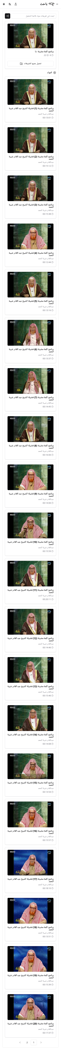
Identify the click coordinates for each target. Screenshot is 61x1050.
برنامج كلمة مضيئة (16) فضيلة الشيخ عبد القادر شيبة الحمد (30, 832)
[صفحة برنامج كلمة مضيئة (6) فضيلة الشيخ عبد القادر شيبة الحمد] (30, 333)
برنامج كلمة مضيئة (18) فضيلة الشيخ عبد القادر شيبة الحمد (30, 928)
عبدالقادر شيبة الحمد (46, 114)
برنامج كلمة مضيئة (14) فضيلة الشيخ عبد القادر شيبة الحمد (30, 735)
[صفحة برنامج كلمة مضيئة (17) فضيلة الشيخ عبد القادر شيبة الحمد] (30, 863)
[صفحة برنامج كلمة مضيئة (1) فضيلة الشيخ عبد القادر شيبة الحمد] (30, 92)
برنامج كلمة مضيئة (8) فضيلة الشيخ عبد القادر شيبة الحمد (31, 447)
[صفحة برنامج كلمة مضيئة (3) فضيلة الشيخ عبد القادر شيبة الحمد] (30, 188)
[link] (41, 1042)
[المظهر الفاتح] (4, 4)
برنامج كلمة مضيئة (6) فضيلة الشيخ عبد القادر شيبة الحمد (31, 350)
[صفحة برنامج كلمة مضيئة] (36, 51)
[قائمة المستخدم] (15, 4)
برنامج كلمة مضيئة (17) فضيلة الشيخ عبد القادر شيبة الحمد (30, 880)
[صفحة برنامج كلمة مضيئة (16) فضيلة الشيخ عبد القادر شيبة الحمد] (30, 814)
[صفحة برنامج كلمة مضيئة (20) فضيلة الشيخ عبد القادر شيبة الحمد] (30, 1007)
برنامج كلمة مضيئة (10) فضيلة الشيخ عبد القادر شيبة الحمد (30, 543)
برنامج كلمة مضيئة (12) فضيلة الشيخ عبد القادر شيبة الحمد (30, 639)
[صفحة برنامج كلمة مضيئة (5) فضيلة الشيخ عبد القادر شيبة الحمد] (30, 285)
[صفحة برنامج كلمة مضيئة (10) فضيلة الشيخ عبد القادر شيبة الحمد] (30, 525)
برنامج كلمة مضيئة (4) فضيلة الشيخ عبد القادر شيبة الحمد (31, 254)
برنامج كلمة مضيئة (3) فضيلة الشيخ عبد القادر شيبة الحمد (31, 206)
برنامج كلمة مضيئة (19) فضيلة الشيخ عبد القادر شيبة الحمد (30, 976)
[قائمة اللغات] (9, 4)
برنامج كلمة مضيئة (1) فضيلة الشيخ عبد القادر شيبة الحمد (31, 109)
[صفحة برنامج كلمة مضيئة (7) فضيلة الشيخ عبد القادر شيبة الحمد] (30, 381)
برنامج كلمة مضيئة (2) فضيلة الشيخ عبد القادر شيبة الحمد (31, 158)
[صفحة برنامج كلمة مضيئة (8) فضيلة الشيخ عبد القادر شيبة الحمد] (30, 429)
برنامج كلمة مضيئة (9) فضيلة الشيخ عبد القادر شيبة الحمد (31, 495)
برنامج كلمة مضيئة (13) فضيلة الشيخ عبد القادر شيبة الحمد (30, 687)
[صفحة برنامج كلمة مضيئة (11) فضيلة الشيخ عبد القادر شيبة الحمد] (30, 574)
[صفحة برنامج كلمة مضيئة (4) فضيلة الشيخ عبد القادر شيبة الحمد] (30, 236)
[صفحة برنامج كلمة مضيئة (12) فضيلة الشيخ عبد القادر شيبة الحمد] (30, 622)
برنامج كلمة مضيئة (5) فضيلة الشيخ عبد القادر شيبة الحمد (31, 302)
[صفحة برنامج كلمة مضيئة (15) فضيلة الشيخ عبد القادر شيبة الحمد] (30, 766)
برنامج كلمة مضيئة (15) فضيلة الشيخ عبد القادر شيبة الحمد (30, 784)
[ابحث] (7, 16)
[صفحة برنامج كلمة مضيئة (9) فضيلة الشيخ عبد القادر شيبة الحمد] (30, 477)
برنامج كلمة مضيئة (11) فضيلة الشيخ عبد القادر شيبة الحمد (30, 591)
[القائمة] (57, 4)
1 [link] (33, 1042)
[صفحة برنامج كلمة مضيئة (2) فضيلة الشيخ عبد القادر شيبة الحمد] (30, 140)
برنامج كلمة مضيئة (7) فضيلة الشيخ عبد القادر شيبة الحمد (31, 398)
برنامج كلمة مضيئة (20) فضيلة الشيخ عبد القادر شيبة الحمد (30, 1024)
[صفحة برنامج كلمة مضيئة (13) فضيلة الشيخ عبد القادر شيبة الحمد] (30, 670)
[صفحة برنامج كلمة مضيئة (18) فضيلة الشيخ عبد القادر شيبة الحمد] (30, 911)
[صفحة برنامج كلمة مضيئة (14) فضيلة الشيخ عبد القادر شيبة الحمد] (30, 718)
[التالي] (20, 1042)
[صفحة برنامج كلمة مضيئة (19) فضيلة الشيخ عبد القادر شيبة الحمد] (30, 959)
